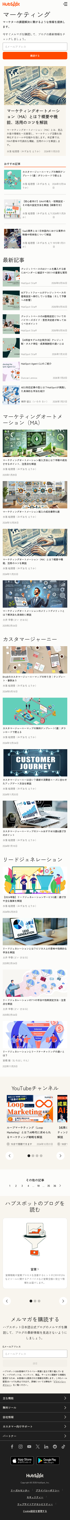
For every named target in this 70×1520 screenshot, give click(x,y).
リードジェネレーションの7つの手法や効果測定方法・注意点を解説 (34, 1001)
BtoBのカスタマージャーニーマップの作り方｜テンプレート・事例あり (34, 678)
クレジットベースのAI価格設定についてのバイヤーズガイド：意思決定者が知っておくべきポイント (43, 319)
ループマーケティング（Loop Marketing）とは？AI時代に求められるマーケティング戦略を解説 (29, 1132)
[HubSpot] (35, 1475)
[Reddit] (54, 1447)
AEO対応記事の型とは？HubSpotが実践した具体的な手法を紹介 (43, 389)
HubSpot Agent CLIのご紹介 (36, 363)
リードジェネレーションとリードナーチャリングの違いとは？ (34, 1053)
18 (38, 1186)
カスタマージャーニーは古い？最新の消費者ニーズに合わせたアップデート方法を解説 (35, 781)
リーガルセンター (20, 1490)
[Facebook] (12, 1447)
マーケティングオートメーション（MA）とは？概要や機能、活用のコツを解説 (33, 116)
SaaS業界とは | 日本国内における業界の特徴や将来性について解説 (43, 232)
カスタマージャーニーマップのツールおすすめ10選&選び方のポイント (34, 833)
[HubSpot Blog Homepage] (11, 4)
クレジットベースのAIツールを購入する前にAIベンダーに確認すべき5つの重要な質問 (44, 270)
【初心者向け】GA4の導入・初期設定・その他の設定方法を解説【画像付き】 (43, 203)
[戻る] (7, 1301)
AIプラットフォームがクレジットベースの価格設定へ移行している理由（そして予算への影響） (43, 296)
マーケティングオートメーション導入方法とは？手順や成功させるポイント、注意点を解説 (35, 462)
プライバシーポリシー (47, 1490)
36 (54, 1186)
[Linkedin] (46, 1447)
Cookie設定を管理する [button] (35, 1511)
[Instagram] (20, 1447)
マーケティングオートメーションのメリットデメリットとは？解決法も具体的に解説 (34, 612)
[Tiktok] (63, 1447)
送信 (35, 1363)
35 (48, 1186)
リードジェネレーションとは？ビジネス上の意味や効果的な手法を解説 (35, 950)
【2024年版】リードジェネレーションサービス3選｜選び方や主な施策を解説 (34, 898)
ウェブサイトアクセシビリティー (35, 1504)
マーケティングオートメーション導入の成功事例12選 (31, 511)
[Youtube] (29, 1447)
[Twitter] (37, 1447)
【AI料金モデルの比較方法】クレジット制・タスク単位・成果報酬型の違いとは (42, 341)
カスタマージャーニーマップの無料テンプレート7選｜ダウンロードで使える (43, 173)
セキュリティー (35, 1497)
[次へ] (63, 1301)
